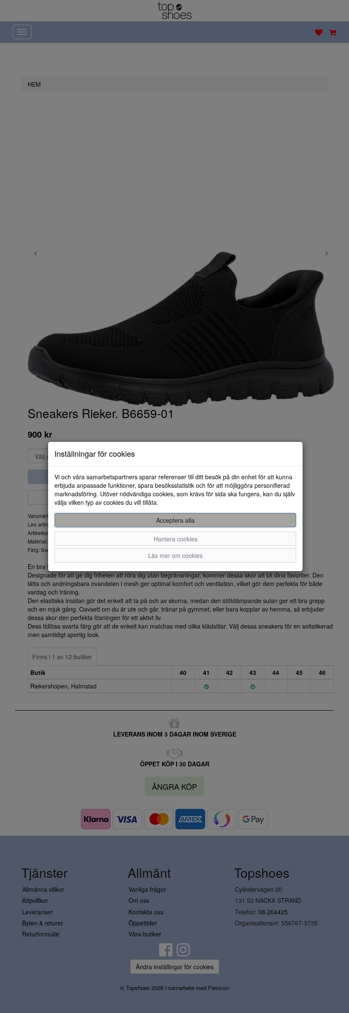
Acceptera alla (175, 520)
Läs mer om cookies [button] (175, 555)
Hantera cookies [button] (175, 539)
